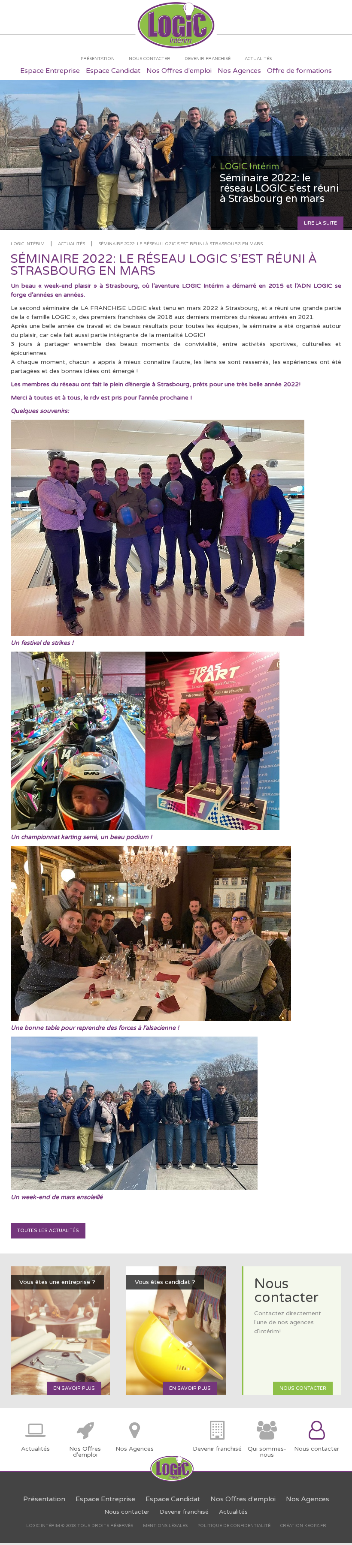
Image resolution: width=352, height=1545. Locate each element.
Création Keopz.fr (303, 1525)
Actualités (71, 243)
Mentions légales (165, 1525)
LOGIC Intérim (28, 243)
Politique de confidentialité (233, 1525)
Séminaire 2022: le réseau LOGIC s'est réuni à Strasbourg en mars (180, 243)
